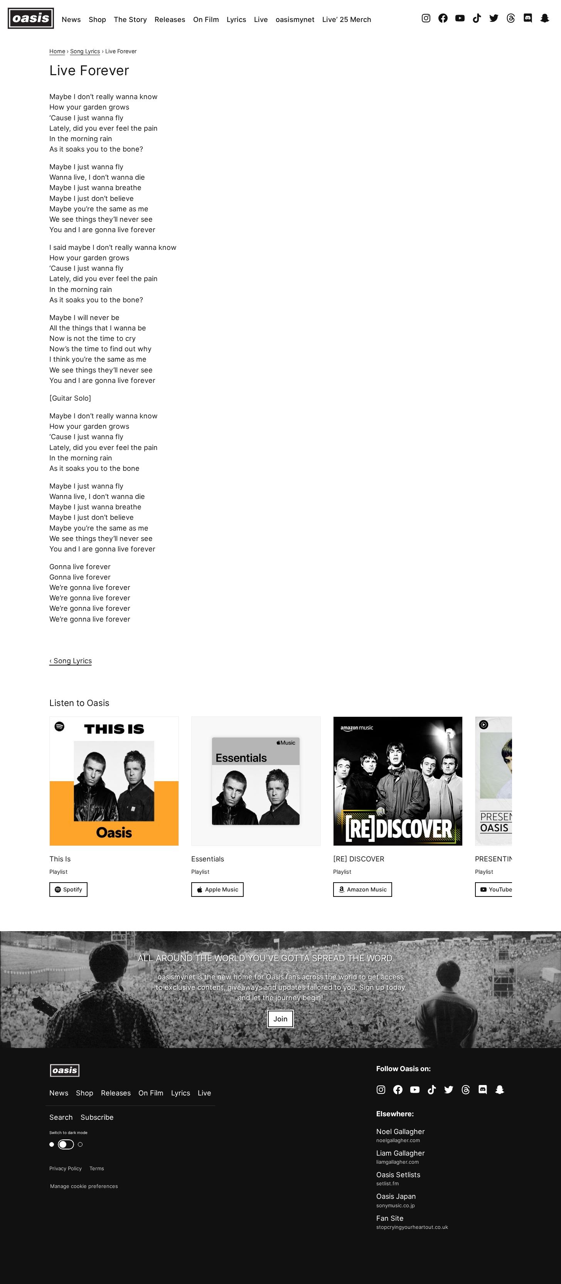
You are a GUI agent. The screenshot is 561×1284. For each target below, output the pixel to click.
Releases (170, 19)
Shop (97, 19)
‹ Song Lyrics (70, 660)
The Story (130, 19)
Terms (96, 1168)
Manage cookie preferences (84, 1186)
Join (280, 1018)
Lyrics (236, 19)
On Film (206, 19)
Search (61, 1117)
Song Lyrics (85, 51)
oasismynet (295, 19)
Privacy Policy (65, 1168)
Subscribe (97, 1117)
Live (261, 19)
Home (57, 51)
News (71, 19)
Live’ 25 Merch (346, 19)
